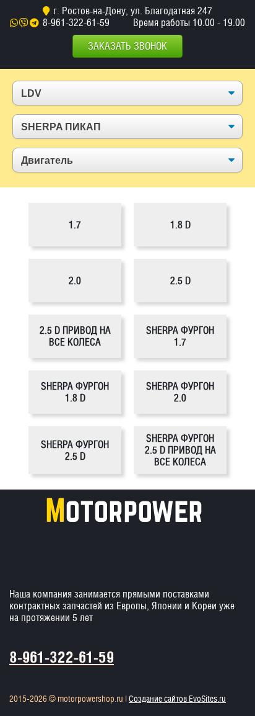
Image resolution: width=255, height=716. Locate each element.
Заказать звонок (127, 46)
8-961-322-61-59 (76, 23)
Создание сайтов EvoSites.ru (177, 699)
